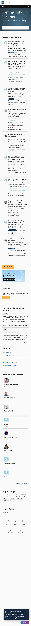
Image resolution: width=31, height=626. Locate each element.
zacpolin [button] (17, 172)
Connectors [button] (14, 496)
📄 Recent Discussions (8, 355)
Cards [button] (10, 143)
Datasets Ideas (18, 83)
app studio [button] (22, 52)
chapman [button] (19, 252)
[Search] (25, 6)
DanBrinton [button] (15, 212)
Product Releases (12, 233)
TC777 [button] (14, 124)
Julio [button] (14, 79)
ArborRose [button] (17, 214)
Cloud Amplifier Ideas (19, 195)
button (10, 54)
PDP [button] (18, 208)
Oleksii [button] (23, 194)
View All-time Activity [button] (22, 483)
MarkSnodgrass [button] (18, 81)
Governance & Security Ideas (14, 129)
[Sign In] (28, 6)
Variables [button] (11, 250)
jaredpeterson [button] (16, 232)
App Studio (24, 56)
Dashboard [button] (22, 167)
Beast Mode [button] (19, 248)
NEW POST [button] (9, 267)
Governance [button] (12, 208)
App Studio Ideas (12, 151)
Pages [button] (15, 143)
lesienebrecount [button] (17, 147)
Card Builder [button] (7, 500)
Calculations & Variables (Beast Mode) (16, 255)
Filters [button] (16, 52)
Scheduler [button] (17, 72)
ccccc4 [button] (24, 100)
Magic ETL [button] (18, 99)
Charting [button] (12, 498)
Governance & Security (13, 215)
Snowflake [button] (11, 188)
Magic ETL (10, 104)
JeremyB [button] (17, 149)
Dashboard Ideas (12, 174)
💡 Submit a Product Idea (9, 359)
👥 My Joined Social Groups (10, 362)
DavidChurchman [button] (19, 125)
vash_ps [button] (15, 56)
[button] (5, 42)
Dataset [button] (11, 72)
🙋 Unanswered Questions (15, 365)
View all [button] (26, 260)
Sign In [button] (6, 297)
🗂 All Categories (7, 352)
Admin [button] (19, 498)
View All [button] (26, 342)
